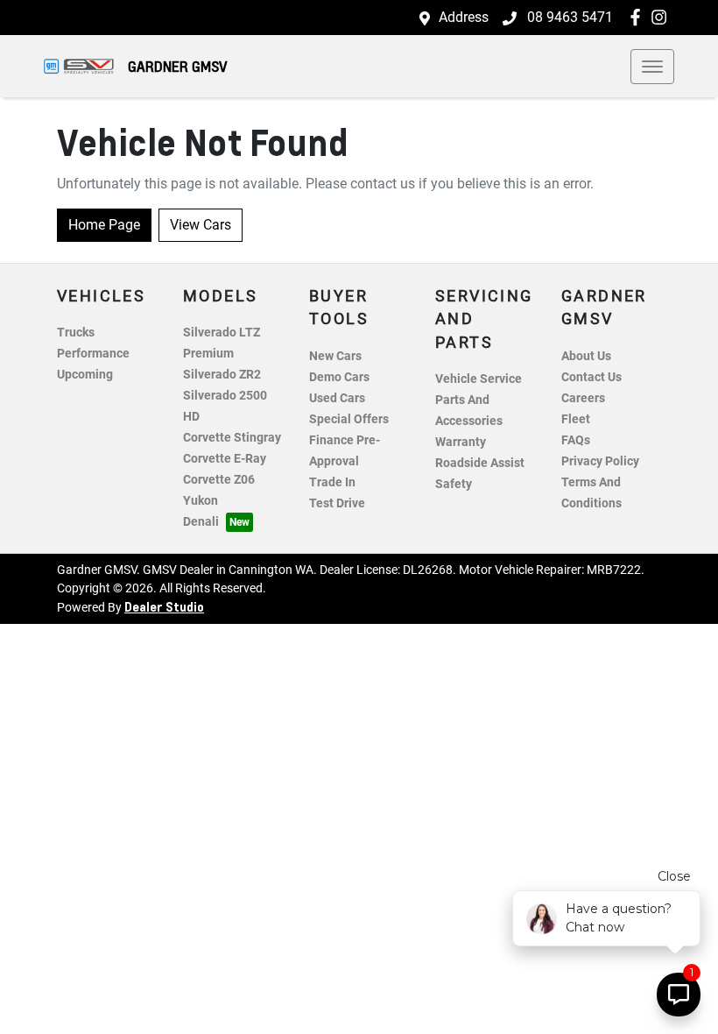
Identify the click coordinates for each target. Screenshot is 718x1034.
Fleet (575, 419)
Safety (453, 484)
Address (464, 17)
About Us (586, 356)
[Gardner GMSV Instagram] (662, 17)
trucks (76, 332)
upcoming (85, 374)
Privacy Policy (600, 461)
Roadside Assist (479, 463)
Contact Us (591, 377)
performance (93, 353)
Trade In (332, 482)
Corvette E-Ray (224, 458)
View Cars (200, 224)
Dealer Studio (164, 606)
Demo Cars (339, 377)
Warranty (460, 442)
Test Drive (337, 503)
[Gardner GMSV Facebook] (639, 17)
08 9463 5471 (568, 17)
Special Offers (349, 419)
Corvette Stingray (232, 437)
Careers (583, 398)
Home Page (104, 224)
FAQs (575, 440)
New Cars (335, 356)
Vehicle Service (478, 379)
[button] (652, 66)
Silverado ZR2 (222, 374)
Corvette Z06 (219, 479)
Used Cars (337, 398)
